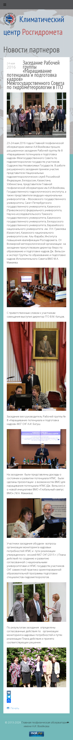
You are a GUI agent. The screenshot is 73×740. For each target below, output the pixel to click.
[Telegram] (36, 697)
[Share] (36, 701)
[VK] (36, 693)
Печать (14, 708)
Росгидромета (42, 31)
